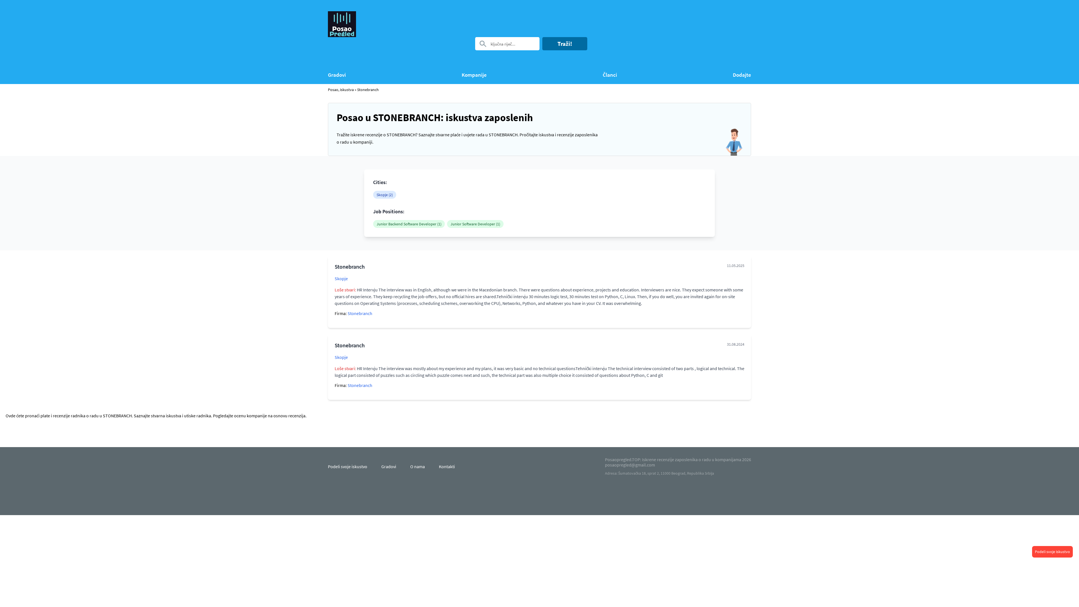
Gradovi (337, 75)
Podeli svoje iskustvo (1052, 551)
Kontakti (447, 466)
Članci (610, 75)
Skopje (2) (385, 194)
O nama (417, 466)
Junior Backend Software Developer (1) (409, 224)
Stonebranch (368, 89)
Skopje (341, 278)
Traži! (564, 43)
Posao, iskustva (341, 89)
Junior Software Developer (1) (475, 224)
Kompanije (474, 75)
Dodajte (742, 75)
